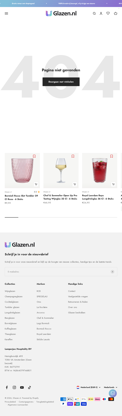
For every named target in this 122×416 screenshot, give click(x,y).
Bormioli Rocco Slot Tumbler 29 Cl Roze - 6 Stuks (21, 197)
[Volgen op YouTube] (22, 387)
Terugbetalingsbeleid (45, 401)
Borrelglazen (11, 323)
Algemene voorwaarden (18, 404)
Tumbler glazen (12, 307)
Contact (71, 291)
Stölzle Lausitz (43, 339)
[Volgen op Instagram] (14, 387)
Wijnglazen (10, 291)
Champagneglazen (13, 296)
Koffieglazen (10, 328)
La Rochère (42, 307)
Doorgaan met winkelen (61, 81)
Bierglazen (10, 318)
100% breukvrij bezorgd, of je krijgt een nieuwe (75, 3)
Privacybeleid (10, 401)
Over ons (72, 307)
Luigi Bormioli (43, 323)
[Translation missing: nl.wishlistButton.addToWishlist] (34, 156)
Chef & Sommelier (45, 318)
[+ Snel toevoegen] (36, 184)
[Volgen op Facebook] (7, 387)
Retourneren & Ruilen (78, 301)
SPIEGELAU (42, 296)
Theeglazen (10, 334)
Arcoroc (41, 312)
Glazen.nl (8, 192)
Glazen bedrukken (76, 312)
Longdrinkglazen (12, 312)
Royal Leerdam (44, 334)
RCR (39, 291)
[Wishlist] (108, 14)
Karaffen (8, 339)
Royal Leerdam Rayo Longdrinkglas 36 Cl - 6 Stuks (98, 197)
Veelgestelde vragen (78, 296)
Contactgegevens (26, 401)
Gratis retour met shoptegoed (21, 3)
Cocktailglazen (11, 301)
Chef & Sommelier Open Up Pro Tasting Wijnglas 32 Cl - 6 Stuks (60, 197)
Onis (39, 301)
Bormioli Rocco (44, 328)
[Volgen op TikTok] (30, 387)
